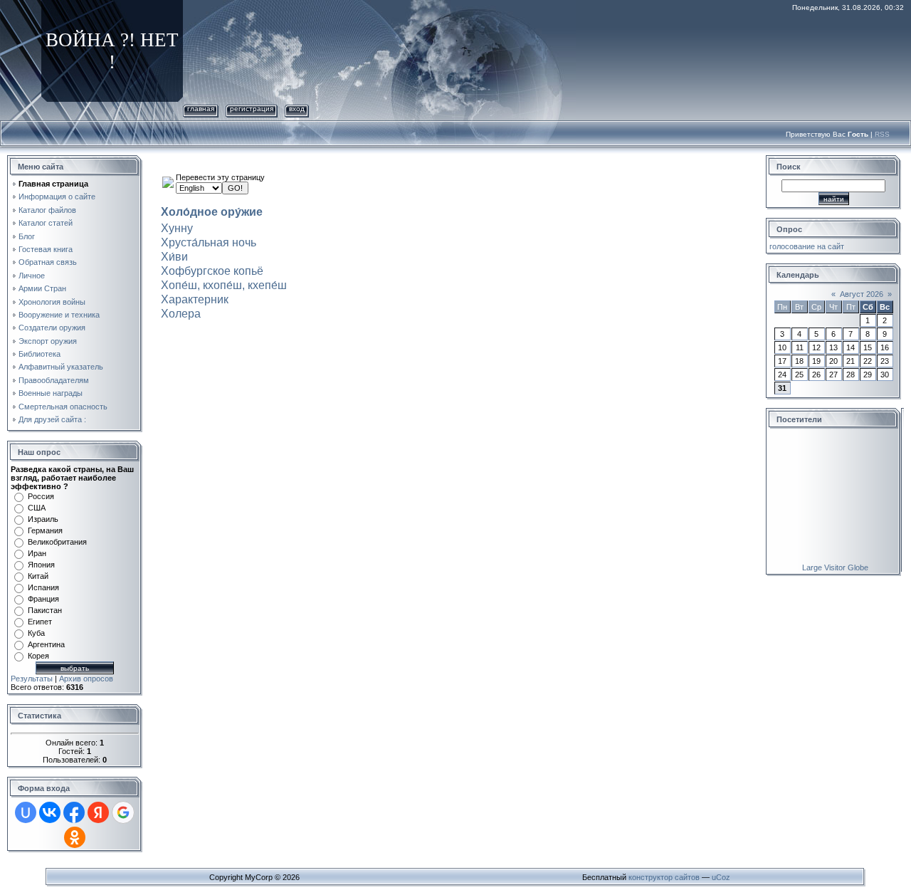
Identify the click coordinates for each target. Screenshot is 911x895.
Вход (297, 108)
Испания (43, 587)
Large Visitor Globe (835, 567)
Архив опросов (86, 678)
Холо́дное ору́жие (212, 212)
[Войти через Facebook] (74, 812)
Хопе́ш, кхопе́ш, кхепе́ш (224, 285)
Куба (36, 633)
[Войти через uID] (25, 812)
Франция (43, 599)
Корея (38, 655)
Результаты (32, 678)
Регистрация (251, 108)
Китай (38, 576)
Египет (40, 621)
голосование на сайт (806, 246)
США (37, 507)
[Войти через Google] (123, 812)
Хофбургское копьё (212, 271)
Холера (181, 314)
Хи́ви (174, 257)
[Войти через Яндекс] (98, 812)
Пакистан (45, 610)
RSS (882, 134)
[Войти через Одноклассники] (74, 837)
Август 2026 (861, 294)
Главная (200, 108)
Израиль (43, 519)
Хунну (177, 228)
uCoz (721, 877)
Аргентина (46, 644)
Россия (41, 496)
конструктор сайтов (664, 877)
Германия (45, 530)
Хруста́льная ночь (208, 242)
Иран (37, 553)
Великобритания (57, 542)
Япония (41, 564)
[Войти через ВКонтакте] (49, 812)
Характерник (194, 299)
